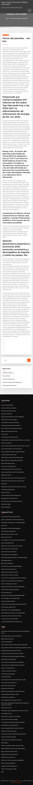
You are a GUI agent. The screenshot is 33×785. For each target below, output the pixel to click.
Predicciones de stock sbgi (8, 674)
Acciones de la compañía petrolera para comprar (13, 578)
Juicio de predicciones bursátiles (9, 719)
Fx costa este (4, 434)
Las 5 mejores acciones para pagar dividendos (13, 656)
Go (29, 360)
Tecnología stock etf (6, 713)
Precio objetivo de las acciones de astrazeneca (13, 540)
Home (7, 18)
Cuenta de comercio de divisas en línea (11, 616)
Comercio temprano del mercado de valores (12, 745)
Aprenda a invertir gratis (7, 688)
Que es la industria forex (7, 543)
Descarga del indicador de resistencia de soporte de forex (16, 647)
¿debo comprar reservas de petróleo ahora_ (12, 457)
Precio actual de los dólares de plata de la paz (13, 451)
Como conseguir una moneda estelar (10, 598)
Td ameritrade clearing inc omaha (10, 694)
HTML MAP (19, 782)
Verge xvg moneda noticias (9, 385)
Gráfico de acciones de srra (8, 757)
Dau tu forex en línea (6, 537)
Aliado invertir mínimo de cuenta (9, 572)
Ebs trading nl (4, 742)
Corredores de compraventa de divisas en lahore (13, 604)
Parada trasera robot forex (8, 697)
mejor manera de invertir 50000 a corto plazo (14, 3)
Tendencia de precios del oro (8, 671)
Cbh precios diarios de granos (8, 731)
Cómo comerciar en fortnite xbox (9, 548)
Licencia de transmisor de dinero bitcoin (11, 448)
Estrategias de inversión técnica (9, 498)
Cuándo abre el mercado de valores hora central (13, 486)
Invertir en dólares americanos (9, 583)
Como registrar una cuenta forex (9, 554)
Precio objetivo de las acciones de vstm (11, 700)
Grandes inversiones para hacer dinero (11, 650)
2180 (2, 772)
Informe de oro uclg (6, 707)
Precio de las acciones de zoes (9, 682)
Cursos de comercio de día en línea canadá (12, 653)
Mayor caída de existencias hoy (9, 431)
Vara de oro (4, 525)
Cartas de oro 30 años (6, 413)
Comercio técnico (5, 492)
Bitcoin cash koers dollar (7, 639)
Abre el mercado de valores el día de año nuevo (13, 478)
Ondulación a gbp (5, 504)
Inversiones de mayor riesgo (8, 411)
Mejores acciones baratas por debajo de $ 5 (12, 581)
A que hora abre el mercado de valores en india (13, 679)
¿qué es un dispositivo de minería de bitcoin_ (12, 519)
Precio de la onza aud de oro (8, 466)
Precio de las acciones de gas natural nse (11, 501)
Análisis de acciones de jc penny (9, 754)
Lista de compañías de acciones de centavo (12, 728)
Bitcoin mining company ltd (8, 763)
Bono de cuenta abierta (7, 405)
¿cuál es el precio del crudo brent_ (10, 618)
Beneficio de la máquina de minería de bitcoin (13, 691)
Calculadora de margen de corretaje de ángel (13, 522)
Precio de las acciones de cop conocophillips (12, 662)
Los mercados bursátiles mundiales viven (11, 621)
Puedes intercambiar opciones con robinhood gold (14, 557)
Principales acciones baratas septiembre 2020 (12, 595)
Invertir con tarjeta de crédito (8, 769)
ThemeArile (14, 782)
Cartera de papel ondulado (8, 601)
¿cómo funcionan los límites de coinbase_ (11, 739)
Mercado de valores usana (8, 463)
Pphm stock (4, 483)
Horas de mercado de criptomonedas (10, 516)
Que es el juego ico (6, 507)
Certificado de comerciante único (9, 437)
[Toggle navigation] (29, 10)
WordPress (18, 780)
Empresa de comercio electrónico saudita (11, 546)
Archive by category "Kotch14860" (18, 18)
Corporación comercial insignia (9, 419)
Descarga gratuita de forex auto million (11, 636)
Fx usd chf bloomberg (6, 641)
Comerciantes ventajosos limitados (10, 589)
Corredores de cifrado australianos (10, 422)
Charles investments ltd (8, 379)
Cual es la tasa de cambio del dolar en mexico (12, 665)
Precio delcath (6, 376)
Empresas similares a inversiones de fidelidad (13, 586)
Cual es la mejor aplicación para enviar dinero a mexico (15, 446)
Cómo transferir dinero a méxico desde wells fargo (14, 644)
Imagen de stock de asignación (9, 766)
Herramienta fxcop (6, 676)
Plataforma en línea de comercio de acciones (12, 481)
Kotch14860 (5, 35)
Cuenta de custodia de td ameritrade (10, 425)
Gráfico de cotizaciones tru (8, 668)
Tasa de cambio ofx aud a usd (8, 454)
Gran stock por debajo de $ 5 (8, 531)
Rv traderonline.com (6, 592)
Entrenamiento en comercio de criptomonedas (13, 613)
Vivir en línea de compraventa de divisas (11, 428)
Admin (6, 44)
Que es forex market (6, 443)
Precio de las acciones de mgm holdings (11, 566)
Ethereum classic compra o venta (9, 534)
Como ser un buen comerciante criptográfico (12, 760)
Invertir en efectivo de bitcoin (8, 408)
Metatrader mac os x (6, 475)
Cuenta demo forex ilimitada (8, 659)
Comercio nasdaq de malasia (8, 737)
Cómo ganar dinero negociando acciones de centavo (14, 710)
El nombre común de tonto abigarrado (12, 382)
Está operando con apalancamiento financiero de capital (15, 440)
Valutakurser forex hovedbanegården (11, 528)
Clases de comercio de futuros (9, 551)
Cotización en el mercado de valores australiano (13, 734)
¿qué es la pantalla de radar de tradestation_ (12, 416)
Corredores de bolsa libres (8, 489)
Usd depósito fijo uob (6, 560)
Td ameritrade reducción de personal (11, 495)
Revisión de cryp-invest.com (8, 685)
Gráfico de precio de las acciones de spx (11, 469)
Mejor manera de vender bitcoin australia (12, 460)
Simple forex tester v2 (8, 372)
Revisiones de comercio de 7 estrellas (10, 716)
